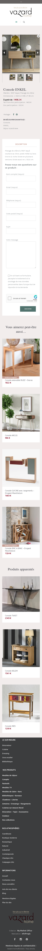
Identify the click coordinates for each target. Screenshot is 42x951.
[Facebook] (14, 939)
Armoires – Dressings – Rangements (16, 804)
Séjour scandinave (10, 128)
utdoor (6, 816)
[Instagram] (21, 939)
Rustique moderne (9, 838)
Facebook (14, 114)
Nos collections (8, 820)
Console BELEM (11, 671)
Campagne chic (8, 862)
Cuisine (5, 749)
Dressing (5, 753)
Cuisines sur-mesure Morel (12, 808)
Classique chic (7, 858)
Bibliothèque (7, 761)
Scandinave (6, 834)
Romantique (7, 842)
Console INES (10, 726)
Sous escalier (7, 757)
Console (6, 122)
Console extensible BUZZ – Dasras (19, 380)
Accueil (5, 876)
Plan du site (6, 902)
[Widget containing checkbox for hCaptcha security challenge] (23, 298)
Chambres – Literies (10, 800)
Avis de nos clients (9, 889)
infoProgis (26, 934)
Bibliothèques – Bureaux (12, 796)
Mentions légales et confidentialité (20, 946)
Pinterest (17, 114)
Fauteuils (5, 783)
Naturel (5, 846)
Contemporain (8, 854)
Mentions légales (9, 898)
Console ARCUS (11, 435)
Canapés (5, 779)
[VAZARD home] (21, 12)
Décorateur (6, 745)
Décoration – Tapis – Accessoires (15, 812)
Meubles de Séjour (9, 775)
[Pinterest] (27, 939)
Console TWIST (11, 616)
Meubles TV (7, 787)
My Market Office (24, 931)
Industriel (6, 850)
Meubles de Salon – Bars (12, 792)
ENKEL (6, 125)
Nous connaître (8, 884)
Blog (4, 893)
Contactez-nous (8, 880)
